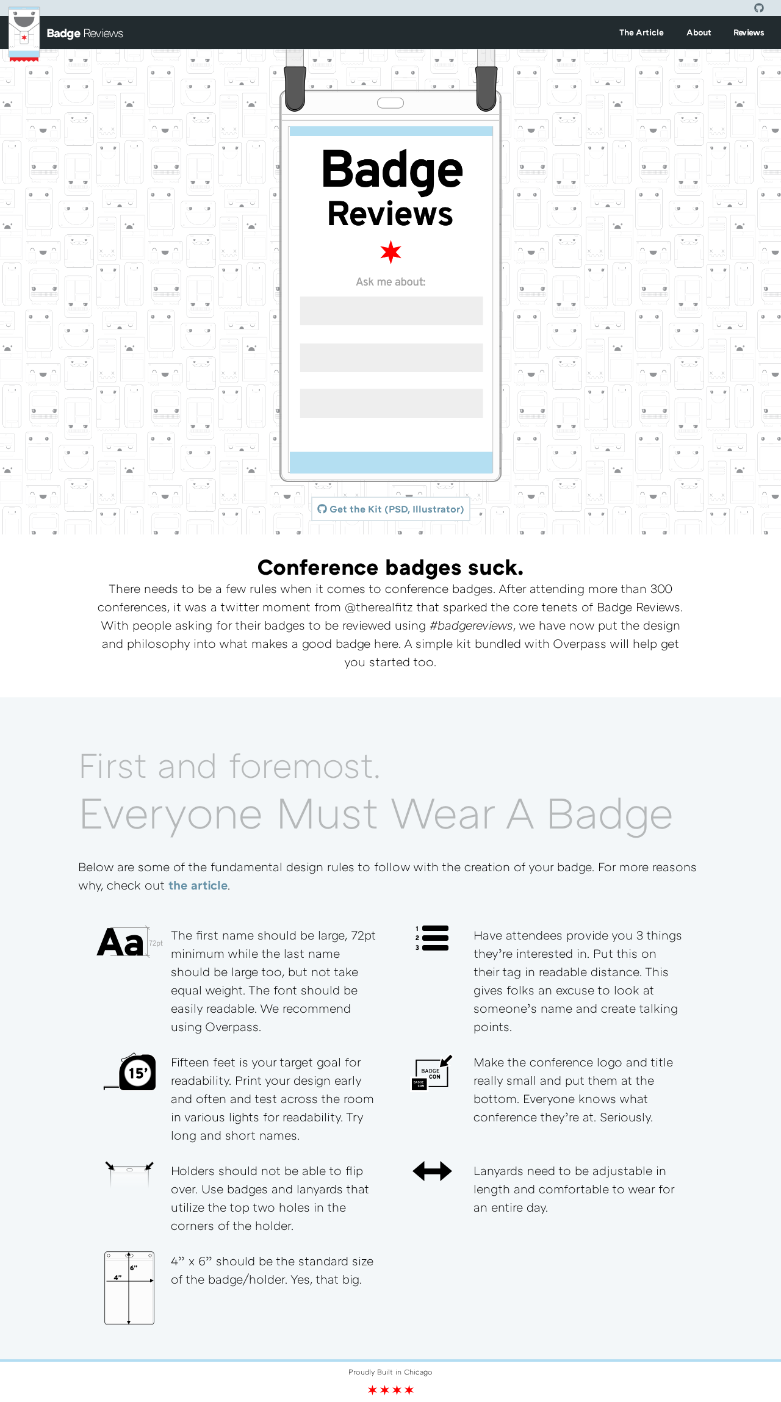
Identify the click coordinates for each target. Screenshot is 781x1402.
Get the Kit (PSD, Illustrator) (395, 509)
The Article (641, 32)
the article (198, 884)
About (698, 32)
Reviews (748, 32)
